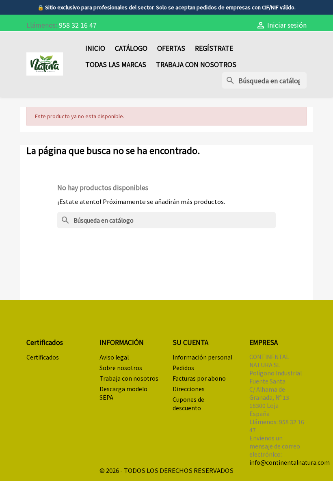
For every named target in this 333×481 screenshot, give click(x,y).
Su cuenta (190, 342)
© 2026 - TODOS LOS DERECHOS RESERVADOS (166, 470)
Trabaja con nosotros (196, 64)
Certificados (42, 357)
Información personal (202, 357)
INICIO (95, 48)
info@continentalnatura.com (289, 462)
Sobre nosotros (120, 368)
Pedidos (183, 368)
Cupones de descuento (188, 403)
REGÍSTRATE (214, 48)
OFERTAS (171, 48)
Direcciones (189, 389)
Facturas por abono (199, 378)
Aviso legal (114, 357)
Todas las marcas (115, 64)
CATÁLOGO (131, 48)
